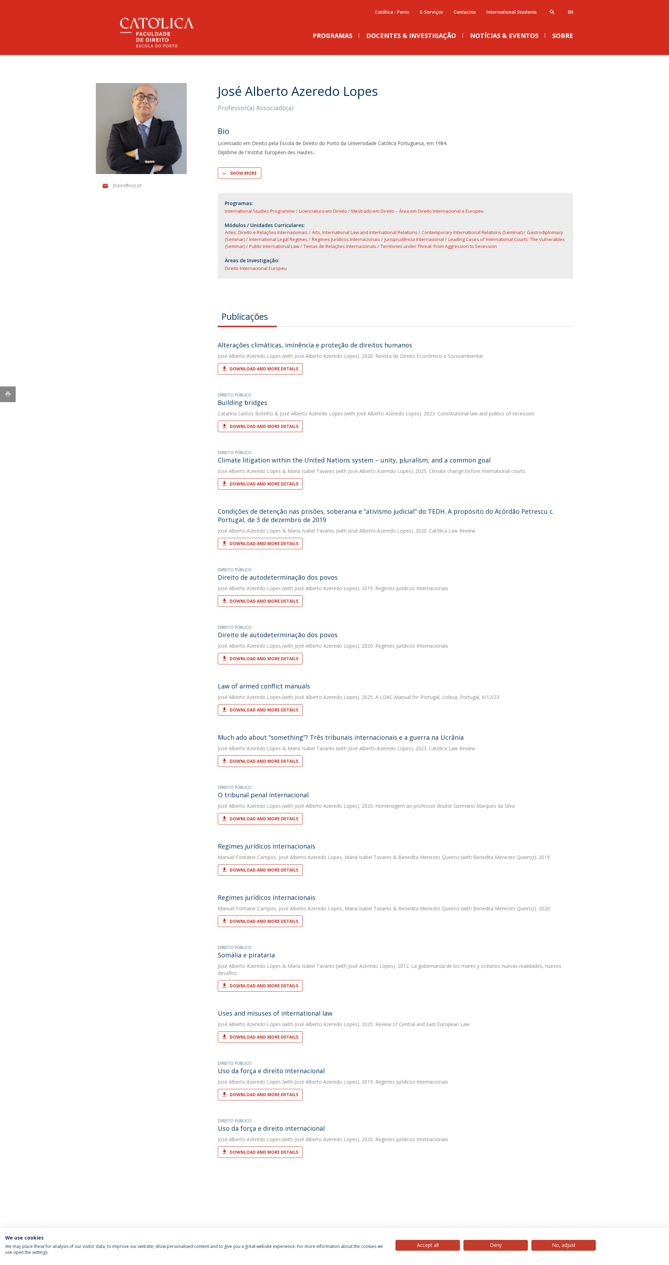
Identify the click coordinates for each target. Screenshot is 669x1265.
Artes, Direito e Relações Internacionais (266, 232)
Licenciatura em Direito (323, 211)
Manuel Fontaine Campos (247, 857)
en (570, 12)
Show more (243, 173)
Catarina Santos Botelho (245, 413)
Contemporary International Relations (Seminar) (472, 232)
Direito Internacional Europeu (256, 268)
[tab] (247, 316)
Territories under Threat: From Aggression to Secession (438, 246)
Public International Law (274, 246)
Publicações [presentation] (245, 316)
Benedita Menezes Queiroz (429, 857)
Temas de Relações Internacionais (339, 246)
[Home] (165, 47)
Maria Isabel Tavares (310, 471)
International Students (511, 12)
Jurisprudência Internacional (414, 239)
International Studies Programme (260, 211)
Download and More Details (264, 369)
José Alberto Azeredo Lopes (249, 356)
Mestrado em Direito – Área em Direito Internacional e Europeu (417, 211)
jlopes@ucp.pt (127, 185)
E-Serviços (431, 12)
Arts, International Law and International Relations (364, 232)
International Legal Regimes (278, 239)
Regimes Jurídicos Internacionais (346, 239)
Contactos (465, 12)
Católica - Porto (392, 12)
